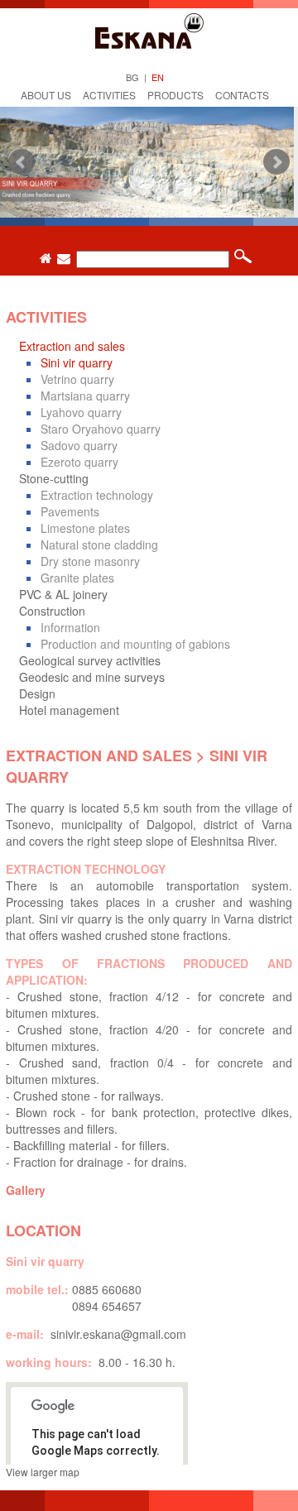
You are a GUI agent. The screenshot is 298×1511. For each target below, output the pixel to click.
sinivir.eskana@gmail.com (118, 1334)
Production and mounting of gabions (135, 644)
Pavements (70, 511)
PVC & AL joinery (63, 594)
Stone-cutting (54, 478)
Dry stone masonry (90, 561)
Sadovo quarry (79, 445)
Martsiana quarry (85, 395)
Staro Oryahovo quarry (101, 428)
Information (70, 627)
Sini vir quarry (77, 362)
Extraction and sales (72, 346)
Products (175, 95)
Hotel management (69, 710)
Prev (21, 162)
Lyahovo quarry (81, 412)
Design (37, 693)
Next (276, 162)
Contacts (242, 95)
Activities (109, 95)
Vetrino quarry (77, 379)
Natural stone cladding (99, 544)
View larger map (42, 1472)
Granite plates (77, 577)
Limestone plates (85, 528)
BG (132, 77)
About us (46, 95)
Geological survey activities (90, 660)
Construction (52, 610)
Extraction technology (97, 495)
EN (157, 77)
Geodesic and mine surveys (92, 677)
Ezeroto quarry (79, 461)
